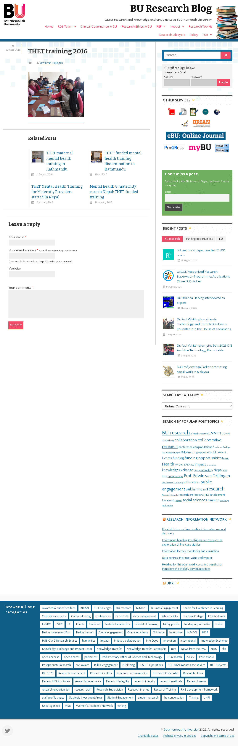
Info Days (152, 640)
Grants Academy (137, 632)
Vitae (68, 705)
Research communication (132, 673)
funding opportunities (203, 458)
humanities (88, 640)
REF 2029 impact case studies (186, 665)
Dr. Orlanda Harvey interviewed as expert (201, 300)
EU (215, 452)
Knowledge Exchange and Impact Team (67, 649)
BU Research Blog (171, 8)
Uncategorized (51, 705)
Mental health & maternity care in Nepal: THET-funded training (114, 191)
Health (168, 464)
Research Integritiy (117, 681)
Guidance (159, 632)
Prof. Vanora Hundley (171, 483)
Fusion (225, 458)
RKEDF (179, 500)
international (188, 640)
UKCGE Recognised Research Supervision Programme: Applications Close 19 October (203, 276)
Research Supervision (109, 689)
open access (175, 476)
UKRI (170, 583)
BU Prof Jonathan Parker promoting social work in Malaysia (202, 369)
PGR (205, 35)
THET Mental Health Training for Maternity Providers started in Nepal (57, 191)
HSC (192, 465)
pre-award (82, 665)
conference (185, 447)
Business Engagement (164, 608)
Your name (17, 237)
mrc (173, 649)
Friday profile (171, 624)
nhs (225, 470)
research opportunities (56, 689)
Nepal (218, 470)
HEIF (205, 632)
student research (148, 697)
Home (48, 26)
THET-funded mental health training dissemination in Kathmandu (123, 161)
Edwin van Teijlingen (51, 62)
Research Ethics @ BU (136, 26)
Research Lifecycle (172, 35)
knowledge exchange (177, 470)
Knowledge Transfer (109, 649)
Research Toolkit (200, 26)
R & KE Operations (151, 665)
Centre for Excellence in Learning (203, 608)
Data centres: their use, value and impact (187, 558)
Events (167, 458)
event (222, 452)
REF (158, 26)
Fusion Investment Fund (56, 632)
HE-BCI (192, 632)
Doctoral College (222, 447)
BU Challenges (102, 608)
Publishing (128, 665)
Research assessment (71, 673)
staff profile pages (53, 697)
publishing (194, 489)
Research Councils (170, 495)
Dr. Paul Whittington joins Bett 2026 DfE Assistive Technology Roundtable (204, 348)
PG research (174, 657)
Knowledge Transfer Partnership (146, 649)
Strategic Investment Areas (85, 697)
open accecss (50, 657)
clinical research (199, 433)
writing (122, 705)
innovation (211, 465)
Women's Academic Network (94, 705)
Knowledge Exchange (213, 640)
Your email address (43, 250)
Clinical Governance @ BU (99, 26)
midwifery (206, 470)
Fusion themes (85, 632)
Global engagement (111, 632)
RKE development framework (199, 689)
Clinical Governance (54, 616)
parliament (90, 657)
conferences (103, 616)
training (213, 500)
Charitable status (148, 735)
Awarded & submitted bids (58, 608)
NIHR (164, 476)
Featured (94, 624)
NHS (214, 649)
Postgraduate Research (56, 665)
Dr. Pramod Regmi (171, 452)
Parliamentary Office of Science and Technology (132, 657)
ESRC (210, 452)
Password (196, 77)
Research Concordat (165, 673)
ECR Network (216, 616)
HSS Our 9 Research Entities (59, 640)
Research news (196, 681)
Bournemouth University (18, 15)
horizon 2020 (182, 464)
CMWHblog (168, 440)
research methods (171, 681)
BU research (176, 433)
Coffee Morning (81, 616)
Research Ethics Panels (56, 681)
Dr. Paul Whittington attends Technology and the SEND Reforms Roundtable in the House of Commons (204, 324)
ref (204, 489)
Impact (175, 26)
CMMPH (214, 433)
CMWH (226, 433)
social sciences (194, 500)
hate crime (175, 632)
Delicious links (169, 616)
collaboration (186, 440)
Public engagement (106, 665)
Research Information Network (196, 520)
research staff (83, 689)
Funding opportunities (197, 624)
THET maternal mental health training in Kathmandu (59, 161)
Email (168, 191)
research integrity (144, 681)
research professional (191, 494)
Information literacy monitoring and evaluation (190, 551)
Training (194, 697)
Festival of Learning (146, 624)
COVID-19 (121, 616)
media (197, 470)
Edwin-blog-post (193, 452)
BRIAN (84, 608)
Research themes (138, 689)
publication (191, 482)
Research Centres (101, 673)
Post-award (206, 657)
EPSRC (46, 624)
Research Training (165, 689)
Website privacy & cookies (179, 735)
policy (190, 657)
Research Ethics (193, 673)
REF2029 (48, 673)
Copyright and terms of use (217, 735)
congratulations (202, 447)
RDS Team (65, 26)
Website (15, 268)
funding (178, 458)
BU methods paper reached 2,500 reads (201, 252)
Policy (194, 35)
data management (144, 616)
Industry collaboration (127, 640)
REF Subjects (218, 665)
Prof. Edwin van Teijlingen (207, 476)
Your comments (20, 288)
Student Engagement (120, 697)
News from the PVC (193, 649)
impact (200, 464)
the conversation (173, 697)
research (216, 489)
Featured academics (117, 624)
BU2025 (141, 608)
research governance (88, 681)
